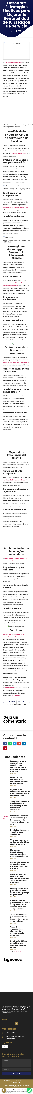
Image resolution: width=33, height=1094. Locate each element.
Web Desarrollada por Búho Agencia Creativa (16, 1086)
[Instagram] (6, 1046)
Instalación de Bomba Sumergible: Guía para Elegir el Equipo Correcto (20, 865)
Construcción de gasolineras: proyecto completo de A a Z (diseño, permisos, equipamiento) (20, 904)
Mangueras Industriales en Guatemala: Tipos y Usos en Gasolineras (19, 853)
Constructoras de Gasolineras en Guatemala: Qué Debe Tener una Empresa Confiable (19, 878)
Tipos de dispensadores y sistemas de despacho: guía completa (17, 931)
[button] (5, 743)
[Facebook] (3, 1046)
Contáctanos (16, 696)
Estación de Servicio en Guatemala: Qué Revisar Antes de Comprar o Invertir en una (19, 820)
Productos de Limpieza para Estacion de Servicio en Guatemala (19, 780)
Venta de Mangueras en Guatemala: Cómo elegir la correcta (19, 842)
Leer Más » (13, 774)
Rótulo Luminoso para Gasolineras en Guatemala (19, 832)
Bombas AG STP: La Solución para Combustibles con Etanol (18, 944)
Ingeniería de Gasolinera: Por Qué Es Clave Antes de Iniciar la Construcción (20, 792)
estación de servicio (18, 153)
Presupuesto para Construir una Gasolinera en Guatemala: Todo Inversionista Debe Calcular (18, 766)
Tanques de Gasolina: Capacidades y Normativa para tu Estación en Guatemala (19, 805)
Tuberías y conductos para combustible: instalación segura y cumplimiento (19, 918)
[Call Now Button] (4, 1090)
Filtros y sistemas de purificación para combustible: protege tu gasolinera (19, 891)
